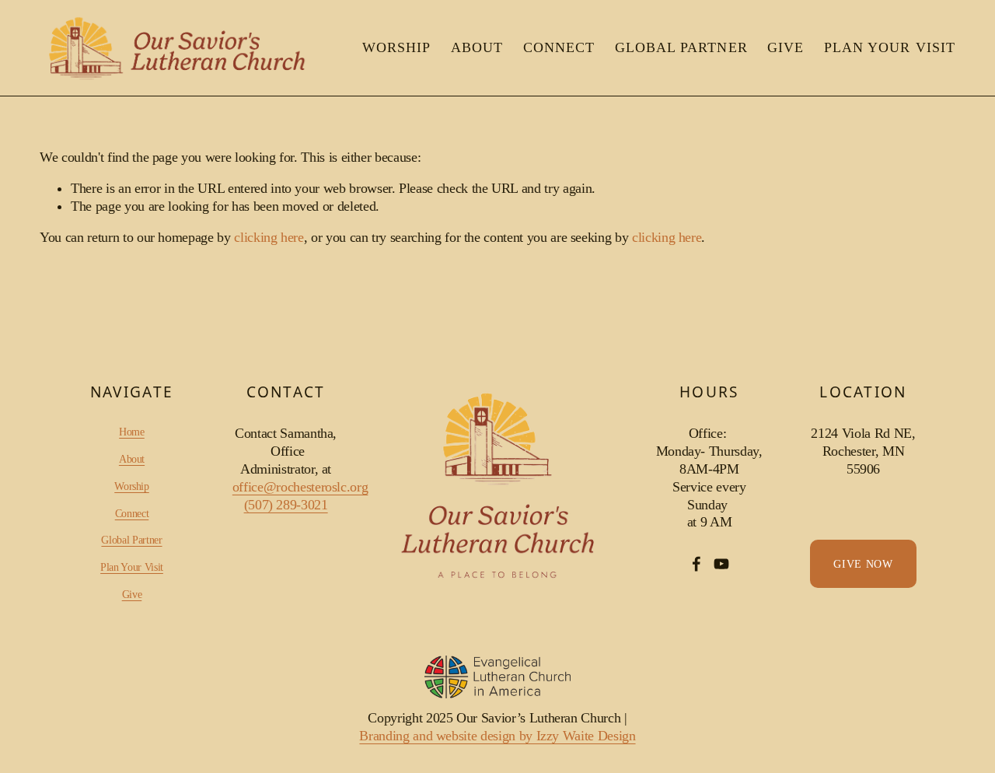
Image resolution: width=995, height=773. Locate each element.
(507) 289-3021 (286, 504)
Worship (396, 47)
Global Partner (681, 47)
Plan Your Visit (889, 47)
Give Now (863, 564)
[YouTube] (721, 564)
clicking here (268, 237)
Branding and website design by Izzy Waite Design (497, 735)
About (477, 47)
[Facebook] (696, 564)
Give (785, 47)
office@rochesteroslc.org (300, 487)
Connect (559, 47)
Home (132, 431)
